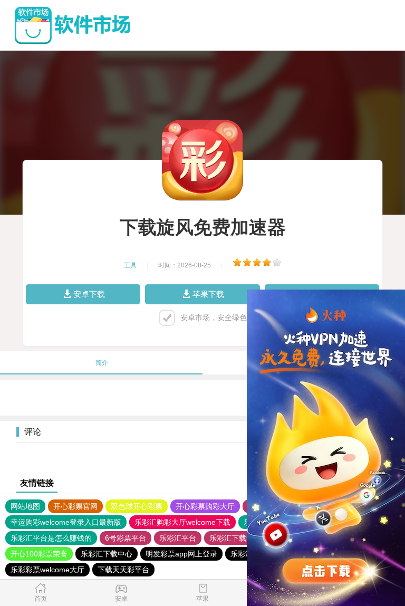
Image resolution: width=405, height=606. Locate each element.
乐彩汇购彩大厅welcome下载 (182, 522)
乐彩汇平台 (177, 538)
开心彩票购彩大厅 (205, 506)
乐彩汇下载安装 (235, 538)
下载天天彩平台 (123, 569)
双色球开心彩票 (136, 506)
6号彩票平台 (125, 538)
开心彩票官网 (75, 506)
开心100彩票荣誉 (39, 554)
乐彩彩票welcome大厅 (47, 569)
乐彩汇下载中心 (106, 554)
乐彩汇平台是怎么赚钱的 (51, 538)
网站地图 (25, 506)
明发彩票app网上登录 (181, 554)
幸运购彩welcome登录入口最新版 (66, 522)
